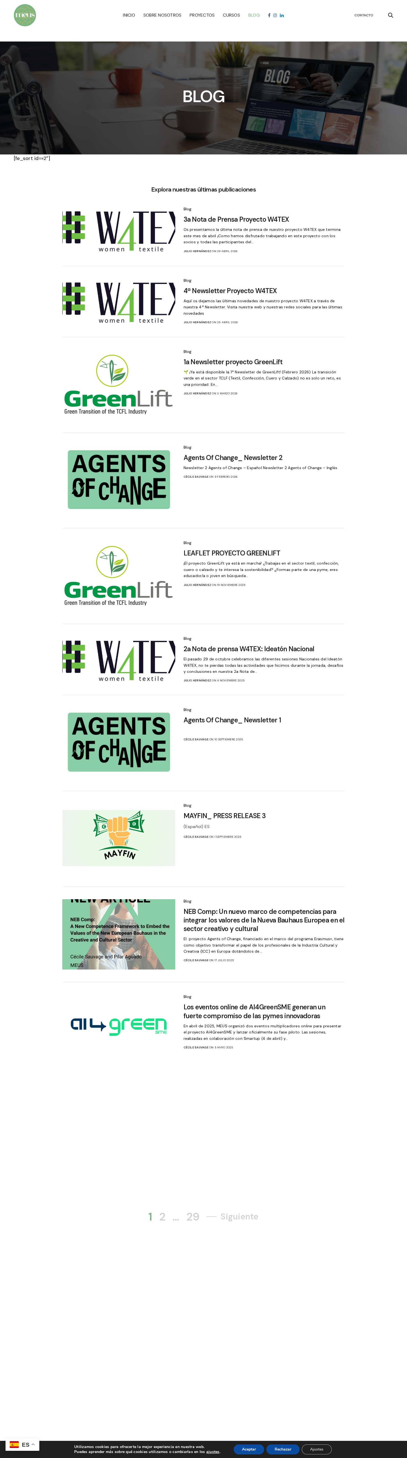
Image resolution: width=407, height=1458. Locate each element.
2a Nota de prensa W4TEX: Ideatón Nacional (249, 649)
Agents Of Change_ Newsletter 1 (232, 720)
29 (193, 1216)
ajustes (213, 1451)
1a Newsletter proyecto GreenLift (233, 362)
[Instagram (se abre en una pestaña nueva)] (275, 15)
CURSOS (231, 15)
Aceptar (249, 1449)
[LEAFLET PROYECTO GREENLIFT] (118, 576)
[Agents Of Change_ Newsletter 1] (118, 743)
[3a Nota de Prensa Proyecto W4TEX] (118, 230)
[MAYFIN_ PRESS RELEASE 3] (118, 838)
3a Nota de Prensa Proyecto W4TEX (236, 219)
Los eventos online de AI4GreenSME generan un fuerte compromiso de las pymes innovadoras (254, 1011)
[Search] (390, 15)
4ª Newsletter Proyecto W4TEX (230, 290)
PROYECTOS (202, 15)
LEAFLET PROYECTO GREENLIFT (232, 553)
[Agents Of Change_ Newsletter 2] (118, 480)
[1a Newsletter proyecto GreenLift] (118, 385)
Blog (188, 208)
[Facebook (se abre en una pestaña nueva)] (269, 15)
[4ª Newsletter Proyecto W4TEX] (118, 301)
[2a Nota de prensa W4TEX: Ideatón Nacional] (118, 660)
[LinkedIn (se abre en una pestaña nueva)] (282, 15)
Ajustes (316, 1449)
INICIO (129, 15)
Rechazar (283, 1449)
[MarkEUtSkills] (25, 15)
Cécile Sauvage (196, 477)
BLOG (254, 15)
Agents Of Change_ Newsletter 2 (233, 457)
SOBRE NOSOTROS (162, 15)
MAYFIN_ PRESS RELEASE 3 (225, 815)
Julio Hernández (197, 251)
